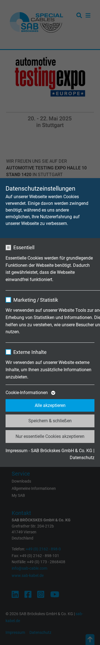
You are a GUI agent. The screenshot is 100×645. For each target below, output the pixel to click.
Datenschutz (82, 457)
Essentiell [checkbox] (23, 247)
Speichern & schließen (50, 420)
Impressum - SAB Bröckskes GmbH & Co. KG (49, 450)
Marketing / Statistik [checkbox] (35, 300)
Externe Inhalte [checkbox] (30, 352)
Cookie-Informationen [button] (27, 392)
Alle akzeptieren (50, 405)
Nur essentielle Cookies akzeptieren (50, 436)
